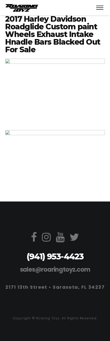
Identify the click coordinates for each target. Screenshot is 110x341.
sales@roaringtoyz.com (55, 269)
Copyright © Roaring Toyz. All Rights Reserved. (55, 318)
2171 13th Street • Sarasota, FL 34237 (55, 287)
